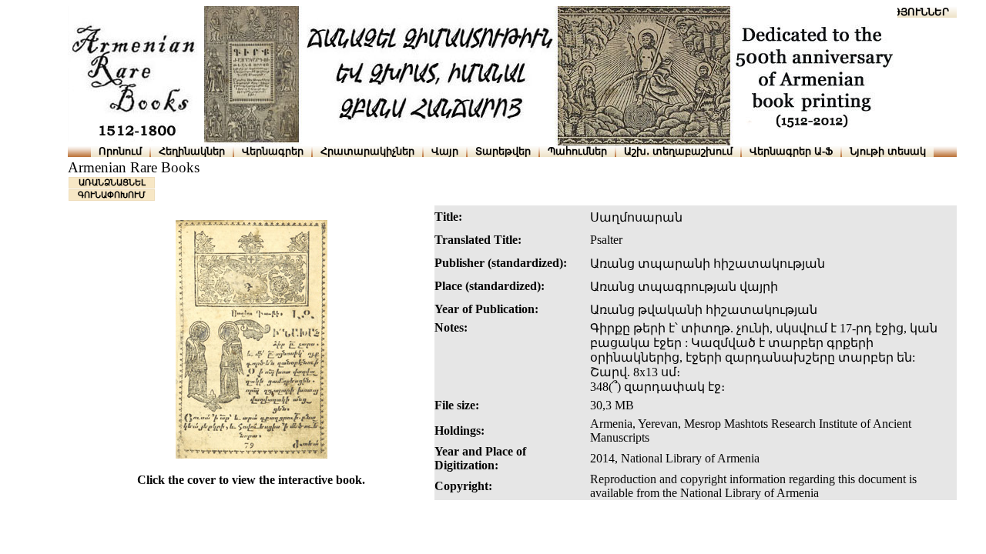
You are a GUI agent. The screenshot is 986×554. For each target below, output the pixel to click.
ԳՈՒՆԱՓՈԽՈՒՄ (112, 194)
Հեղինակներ (192, 151)
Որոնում (120, 151)
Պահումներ (577, 151)
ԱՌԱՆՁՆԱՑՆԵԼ (112, 182)
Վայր (444, 151)
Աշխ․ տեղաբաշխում (678, 151)
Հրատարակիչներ (367, 151)
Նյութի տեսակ (888, 151)
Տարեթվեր (503, 151)
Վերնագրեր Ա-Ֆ (791, 151)
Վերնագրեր (273, 151)
